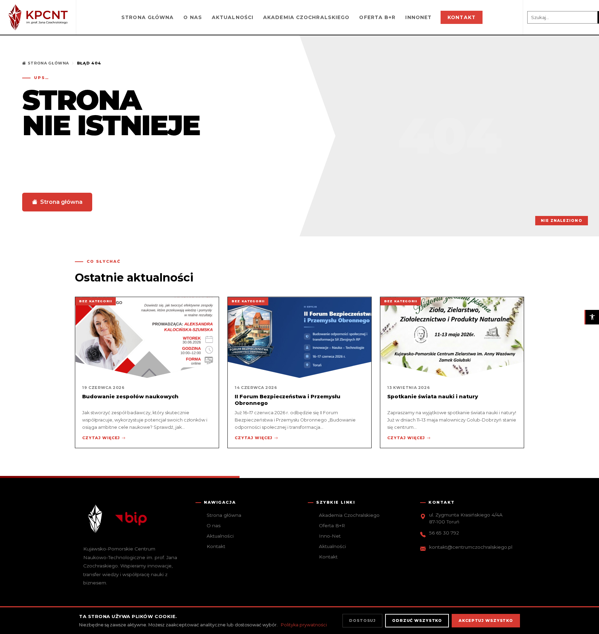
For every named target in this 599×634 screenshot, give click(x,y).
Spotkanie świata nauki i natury (432, 396)
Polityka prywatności (304, 624)
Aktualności (232, 17)
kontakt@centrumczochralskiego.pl (470, 547)
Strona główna (147, 17)
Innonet (418, 17)
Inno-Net (330, 536)
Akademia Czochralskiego (306, 17)
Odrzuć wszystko (417, 620)
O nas (192, 17)
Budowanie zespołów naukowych (130, 396)
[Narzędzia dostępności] (591, 317)
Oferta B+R (377, 17)
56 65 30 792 (444, 533)
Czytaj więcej (101, 437)
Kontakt (462, 17)
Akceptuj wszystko (486, 620)
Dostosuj (362, 620)
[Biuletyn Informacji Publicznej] (131, 519)
